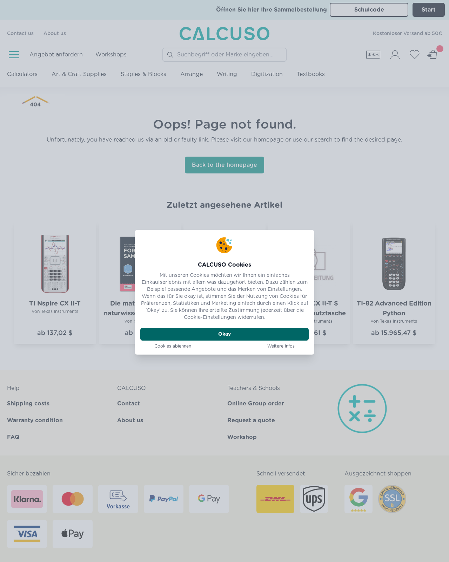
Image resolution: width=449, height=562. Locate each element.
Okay (224, 334)
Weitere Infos (281, 346)
